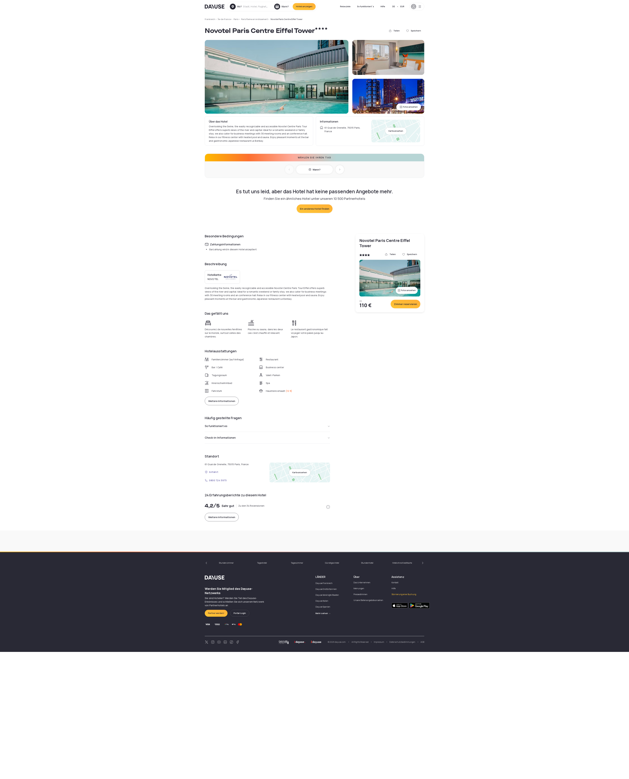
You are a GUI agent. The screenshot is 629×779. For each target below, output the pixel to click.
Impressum (379, 642)
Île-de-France (224, 19)
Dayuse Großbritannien (326, 589)
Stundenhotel (367, 562)
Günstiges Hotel (332, 562)
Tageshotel (262, 562)
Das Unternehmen (361, 582)
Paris (236, 19)
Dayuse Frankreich (324, 583)
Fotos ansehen (410, 106)
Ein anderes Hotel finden (314, 208)
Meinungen (358, 588)
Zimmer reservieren (405, 304)
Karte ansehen (396, 131)
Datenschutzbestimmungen (402, 642)
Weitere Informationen (221, 401)
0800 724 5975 (218, 480)
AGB (422, 642)
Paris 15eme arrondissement (254, 19)
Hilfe (383, 6)
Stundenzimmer (226, 562)
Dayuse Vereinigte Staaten (327, 595)
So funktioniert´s (365, 6)
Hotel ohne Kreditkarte (402, 562)
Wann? (316, 169)
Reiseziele (345, 6)
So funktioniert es (216, 426)
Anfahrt (213, 472)
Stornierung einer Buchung (403, 594)
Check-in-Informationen (220, 437)
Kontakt (394, 582)
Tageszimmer (297, 562)
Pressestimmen (360, 594)
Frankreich (210, 19)
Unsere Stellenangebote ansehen (368, 600)
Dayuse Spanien (322, 606)
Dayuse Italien (321, 600)
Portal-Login (240, 613)
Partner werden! (216, 613)
